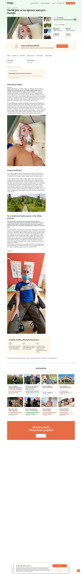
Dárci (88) (22, 55)
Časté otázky (39, 55)
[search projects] (63, 3)
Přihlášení (59, 3)
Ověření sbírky (48, 55)
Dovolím (60, 565)
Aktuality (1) (15, 55)
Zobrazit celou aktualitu (14, 77)
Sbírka (8, 55)
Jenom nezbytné (59, 569)
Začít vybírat (70, 3)
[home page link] (10, 3)
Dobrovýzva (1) (31, 55)
